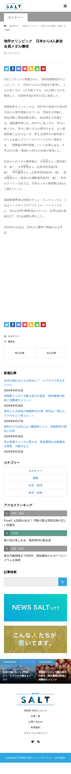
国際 (35, 478)
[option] (40, 671)
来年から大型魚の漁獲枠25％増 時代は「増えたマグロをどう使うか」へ (34, 413)
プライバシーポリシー (35, 733)
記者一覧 (35, 716)
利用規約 (35, 727)
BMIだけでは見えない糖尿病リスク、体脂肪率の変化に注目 (35, 428)
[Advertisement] (35, 277)
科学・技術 (35, 492)
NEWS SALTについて (35, 710)
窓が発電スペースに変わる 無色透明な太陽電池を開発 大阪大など (34, 444)
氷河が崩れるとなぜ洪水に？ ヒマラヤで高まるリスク (34, 382)
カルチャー (16, 17)
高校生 (11, 341)
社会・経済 (35, 485)
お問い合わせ (35, 721)
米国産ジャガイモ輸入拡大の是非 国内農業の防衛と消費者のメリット (34, 398)
